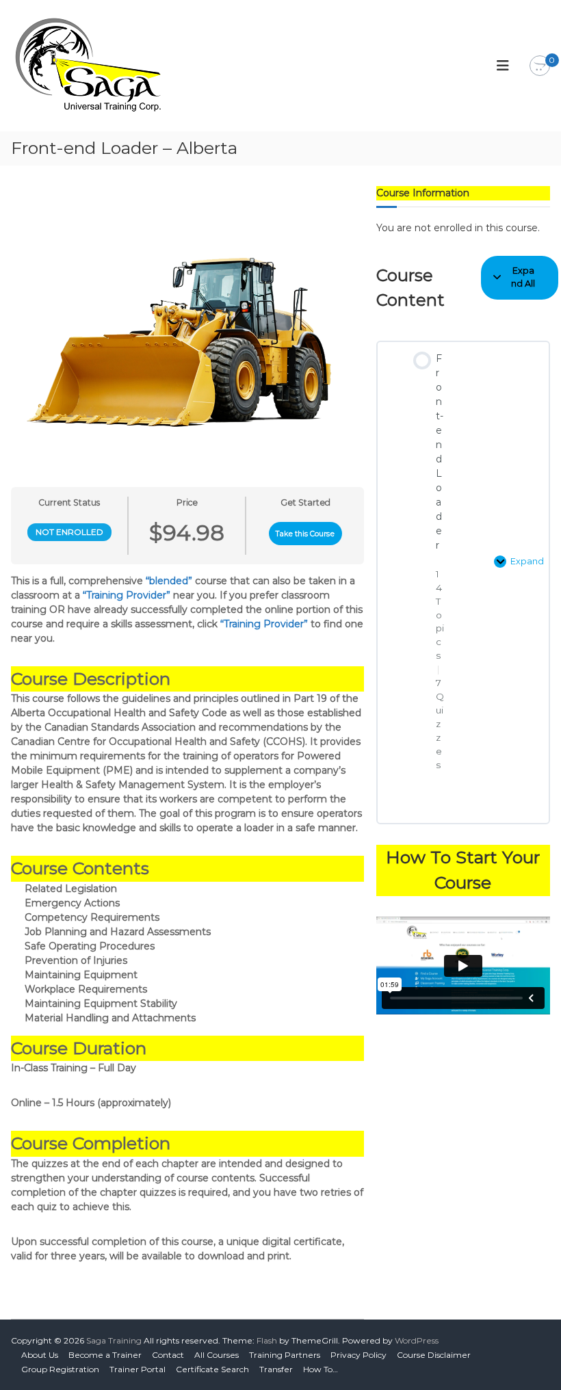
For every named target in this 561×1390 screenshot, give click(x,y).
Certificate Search (212, 1369)
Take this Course (305, 533)
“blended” (169, 581)
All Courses (216, 1355)
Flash (267, 1340)
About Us (39, 1355)
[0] (540, 66)
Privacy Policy (358, 1355)
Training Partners (284, 1355)
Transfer (276, 1369)
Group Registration (60, 1369)
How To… (320, 1369)
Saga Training (114, 1340)
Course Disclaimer (434, 1355)
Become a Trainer (105, 1355)
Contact (168, 1355)
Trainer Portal (137, 1369)
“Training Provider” (126, 595)
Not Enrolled (69, 532)
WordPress (417, 1340)
